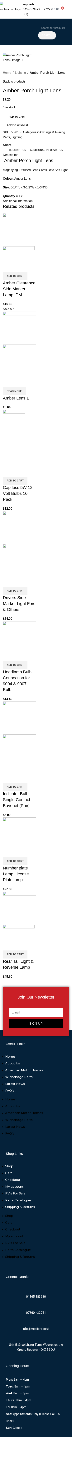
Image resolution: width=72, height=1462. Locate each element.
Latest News (15, 1084)
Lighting (20, 72)
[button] (18, 32)
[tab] (17, 150)
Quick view (18, 267)
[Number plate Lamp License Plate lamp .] (19, 832)
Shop (9, 1166)
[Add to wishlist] (28, 267)
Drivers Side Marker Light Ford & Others (19, 603)
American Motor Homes (24, 1070)
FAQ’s (9, 1091)
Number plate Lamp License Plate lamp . (16, 874)
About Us (12, 1063)
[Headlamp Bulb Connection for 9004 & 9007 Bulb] (19, 636)
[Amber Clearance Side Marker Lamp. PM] (19, 229)
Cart (8, 1173)
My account (14, 1187)
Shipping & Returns (20, 1207)
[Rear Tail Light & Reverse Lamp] (19, 907)
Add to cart (17, 116)
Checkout (12, 1180)
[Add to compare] (7, 267)
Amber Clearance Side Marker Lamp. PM (19, 289)
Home (7, 72)
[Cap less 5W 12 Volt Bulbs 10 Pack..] (14, 438)
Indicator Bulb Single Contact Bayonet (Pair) (16, 799)
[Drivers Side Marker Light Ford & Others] (19, 527)
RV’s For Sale (15, 1193)
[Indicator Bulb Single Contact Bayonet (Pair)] (19, 717)
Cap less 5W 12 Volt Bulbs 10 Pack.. (17, 493)
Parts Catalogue (18, 1200)
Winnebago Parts (19, 1077)
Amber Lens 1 (16, 398)
